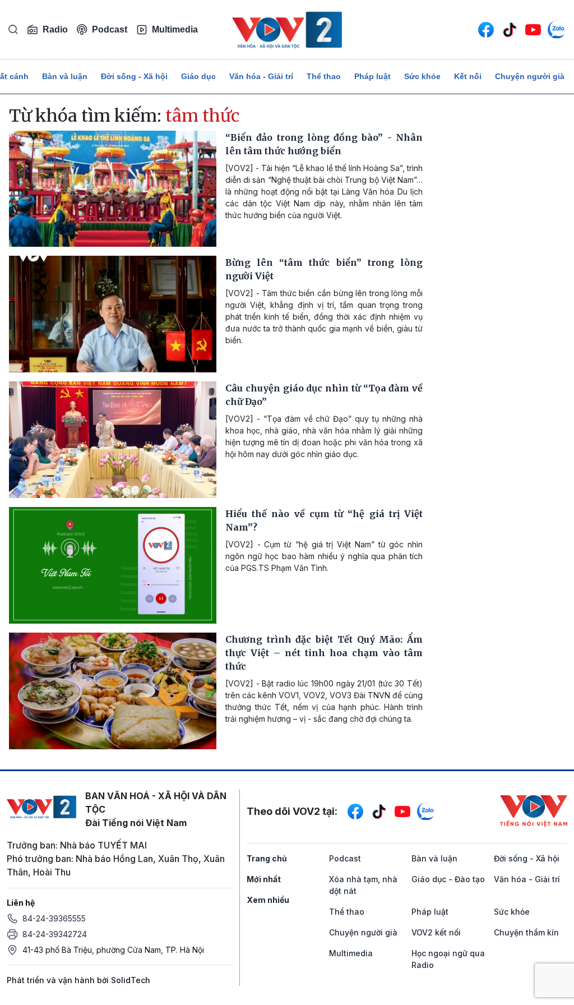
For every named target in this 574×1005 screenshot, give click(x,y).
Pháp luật (372, 76)
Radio (55, 29)
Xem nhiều (268, 900)
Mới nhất (264, 879)
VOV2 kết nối (436, 932)
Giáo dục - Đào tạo (448, 879)
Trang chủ (267, 858)
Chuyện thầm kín (526, 932)
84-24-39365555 (54, 918)
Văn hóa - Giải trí (261, 76)
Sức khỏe (422, 76)
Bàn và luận (64, 76)
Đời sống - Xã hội (134, 76)
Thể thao (324, 76)
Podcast (109, 29)
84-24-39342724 (54, 934)
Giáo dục (198, 76)
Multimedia (175, 29)
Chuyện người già (529, 76)
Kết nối (468, 76)
